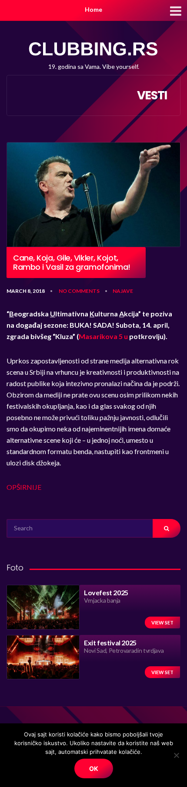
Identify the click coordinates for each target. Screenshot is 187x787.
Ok (93, 768)
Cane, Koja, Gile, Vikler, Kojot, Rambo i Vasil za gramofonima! (71, 262)
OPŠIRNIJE (24, 487)
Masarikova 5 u (103, 336)
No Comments (79, 291)
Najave (123, 291)
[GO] (166, 528)
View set (162, 622)
